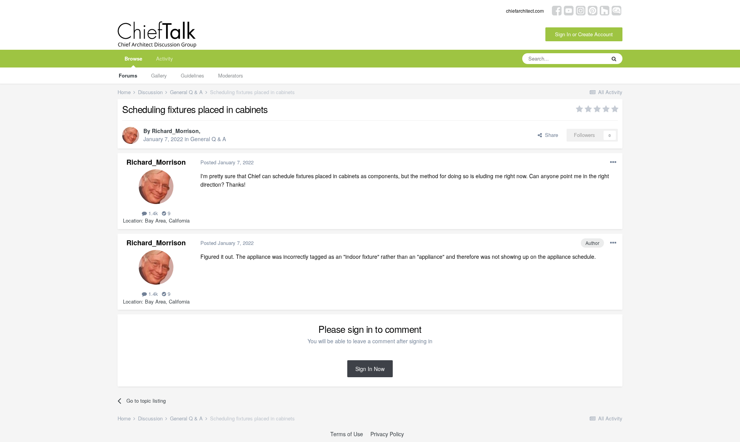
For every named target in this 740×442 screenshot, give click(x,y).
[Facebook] (557, 10)
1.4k (152, 213)
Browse (133, 58)
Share (550, 134)
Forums (128, 75)
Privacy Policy (387, 434)
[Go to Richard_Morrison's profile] (130, 135)
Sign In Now (370, 369)
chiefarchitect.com (525, 10)
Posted (227, 162)
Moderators (230, 75)
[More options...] (613, 162)
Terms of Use (346, 434)
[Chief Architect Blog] (616, 10)
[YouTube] (569, 10)
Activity (164, 58)
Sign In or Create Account (584, 34)
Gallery (159, 75)
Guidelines (192, 75)
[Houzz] (604, 10)
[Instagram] (580, 10)
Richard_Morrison (175, 131)
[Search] (613, 58)
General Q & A (208, 139)
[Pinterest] (592, 10)
